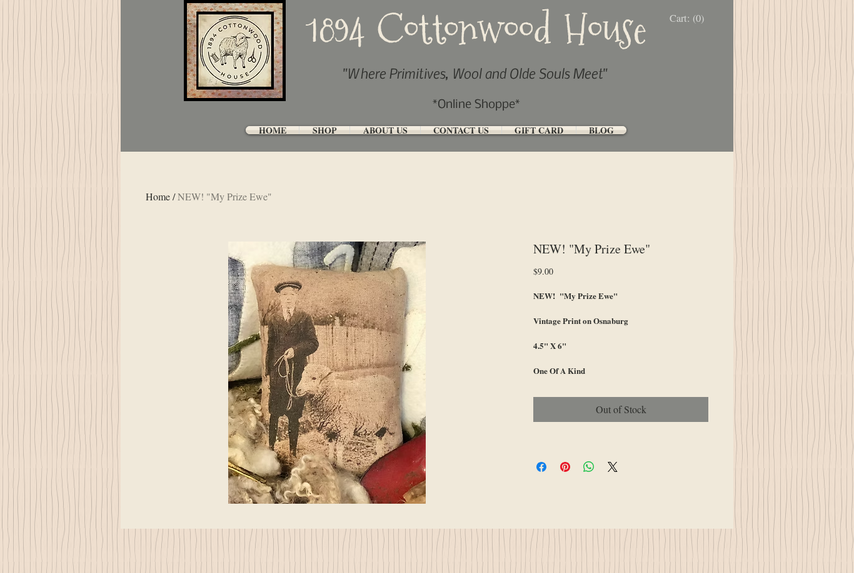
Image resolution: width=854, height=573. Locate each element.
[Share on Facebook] (541, 466)
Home (158, 196)
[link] (690, 18)
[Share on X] (612, 466)
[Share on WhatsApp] (588, 466)
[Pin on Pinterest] (565, 466)
